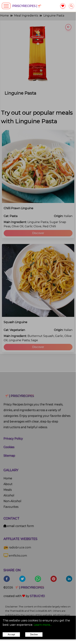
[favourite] (62, 6)
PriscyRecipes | (25, 5)
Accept (11, 634)
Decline (34, 634)
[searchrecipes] (71, 6)
